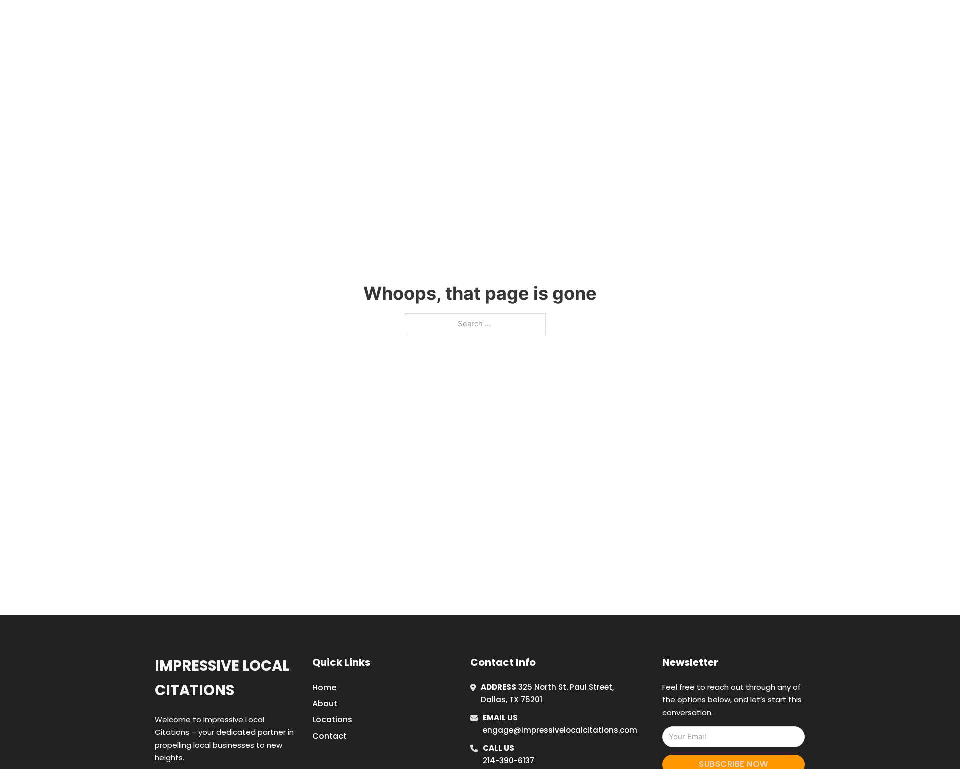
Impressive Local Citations (222, 678)
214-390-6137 (508, 760)
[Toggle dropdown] (724, 19)
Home (612, 19)
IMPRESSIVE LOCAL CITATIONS (318, 19)
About (325, 703)
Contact (329, 736)
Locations (656, 19)
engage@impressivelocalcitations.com (560, 730)
